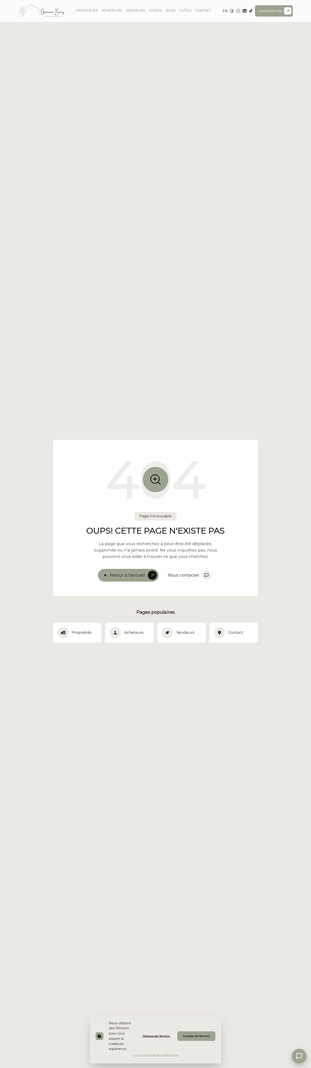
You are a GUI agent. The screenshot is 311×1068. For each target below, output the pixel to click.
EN (225, 11)
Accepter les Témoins (196, 1036)
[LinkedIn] (244, 11)
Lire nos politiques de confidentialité (155, 1055)
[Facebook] (231, 11)
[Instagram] (238, 11)
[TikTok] (251, 11)
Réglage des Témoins (156, 1036)
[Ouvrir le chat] (299, 1056)
